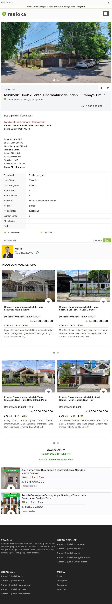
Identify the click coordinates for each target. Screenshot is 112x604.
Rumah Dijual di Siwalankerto (72, 561)
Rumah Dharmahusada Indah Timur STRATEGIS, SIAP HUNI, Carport (79, 308)
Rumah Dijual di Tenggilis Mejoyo (74, 557)
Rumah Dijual (40, 7)
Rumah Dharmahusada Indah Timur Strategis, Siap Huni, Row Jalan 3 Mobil (25, 398)
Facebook (62, 585)
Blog (59, 576)
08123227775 (26, 253)
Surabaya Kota (68, 7)
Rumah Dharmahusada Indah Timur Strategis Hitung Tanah (24, 308)
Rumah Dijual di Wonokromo (15, 593)
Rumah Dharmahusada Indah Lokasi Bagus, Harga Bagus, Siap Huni (79, 398)
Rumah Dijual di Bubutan (14, 589)
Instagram (62, 580)
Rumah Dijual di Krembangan (16, 585)
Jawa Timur (54, 7)
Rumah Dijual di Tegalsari (70, 548)
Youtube (61, 589)
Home (29, 7)
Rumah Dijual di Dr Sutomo (71, 544)
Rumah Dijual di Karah (12, 580)
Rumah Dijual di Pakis (12, 576)
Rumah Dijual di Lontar (68, 553)
